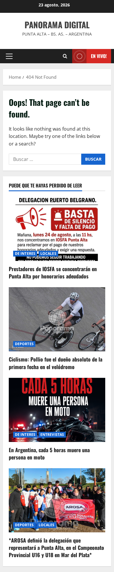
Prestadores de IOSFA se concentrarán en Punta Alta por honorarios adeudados (53, 272)
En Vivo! (99, 55)
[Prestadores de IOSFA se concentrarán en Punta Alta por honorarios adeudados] (57, 229)
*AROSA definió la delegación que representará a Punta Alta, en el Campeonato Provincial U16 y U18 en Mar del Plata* (56, 547)
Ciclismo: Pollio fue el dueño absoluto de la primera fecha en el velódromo (55, 362)
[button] (9, 56)
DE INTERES (25, 253)
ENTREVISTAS (52, 434)
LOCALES (48, 253)
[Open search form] (65, 56)
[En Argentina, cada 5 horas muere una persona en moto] (57, 410)
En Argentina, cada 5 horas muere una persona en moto (49, 453)
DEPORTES (24, 343)
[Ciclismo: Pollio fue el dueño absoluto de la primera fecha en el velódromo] (57, 319)
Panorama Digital (57, 25)
